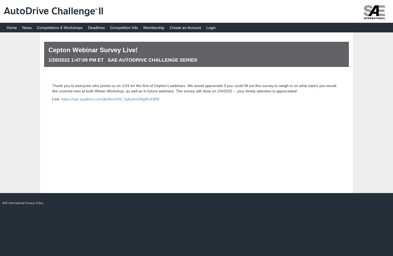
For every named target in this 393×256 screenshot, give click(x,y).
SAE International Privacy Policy (23, 203)
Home (12, 27)
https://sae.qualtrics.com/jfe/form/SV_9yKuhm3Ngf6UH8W (110, 99)
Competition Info (124, 27)
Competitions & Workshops (60, 27)
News (27, 27)
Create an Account (185, 27)
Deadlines (96, 27)
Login (211, 27)
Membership (153, 27)
